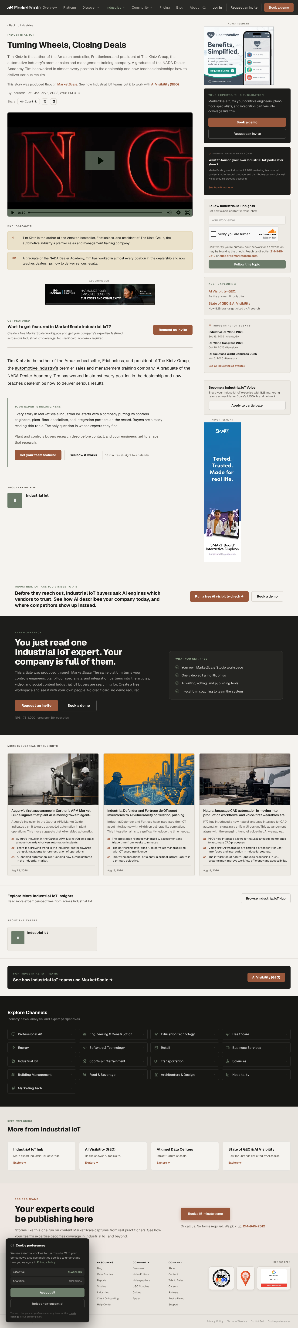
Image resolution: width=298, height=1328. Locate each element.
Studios (101, 1286)
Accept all (47, 1292)
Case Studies (105, 1274)
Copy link (31, 101)
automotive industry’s (36, 368)
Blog (179, 7)
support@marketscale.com (238, 256)
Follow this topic (247, 264)
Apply (136, 1298)
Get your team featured (38, 455)
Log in (217, 7)
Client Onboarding (108, 1298)
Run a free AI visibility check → (219, 596)
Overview (50, 7)
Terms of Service (237, 1321)
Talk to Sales (176, 1280)
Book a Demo (176, 1298)
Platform (69, 7)
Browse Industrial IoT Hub (266, 898)
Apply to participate (247, 405)
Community (140, 7)
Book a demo (247, 122)
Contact (173, 1274)
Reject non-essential (47, 1304)
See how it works (83, 455)
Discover (89, 7)
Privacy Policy (215, 1321)
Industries (113, 7)
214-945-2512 (254, 1226)
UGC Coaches (141, 1286)
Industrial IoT (21, 34)
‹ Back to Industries (20, 25)
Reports (101, 1280)
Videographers (141, 1280)
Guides (137, 1292)
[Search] (204, 7)
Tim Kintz (16, 360)
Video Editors (141, 1274)
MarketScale (67, 84)
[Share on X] (45, 101)
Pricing (164, 7)
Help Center (104, 1304)
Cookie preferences (279, 1321)
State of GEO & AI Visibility (229, 303)
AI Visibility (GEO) (165, 84)
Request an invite (243, 7)
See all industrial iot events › (227, 365)
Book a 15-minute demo (205, 1214)
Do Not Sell (257, 1321)
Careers (173, 1286)
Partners (173, 1292)
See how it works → (221, 187)
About (194, 7)
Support (173, 1304)
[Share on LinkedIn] (53, 101)
